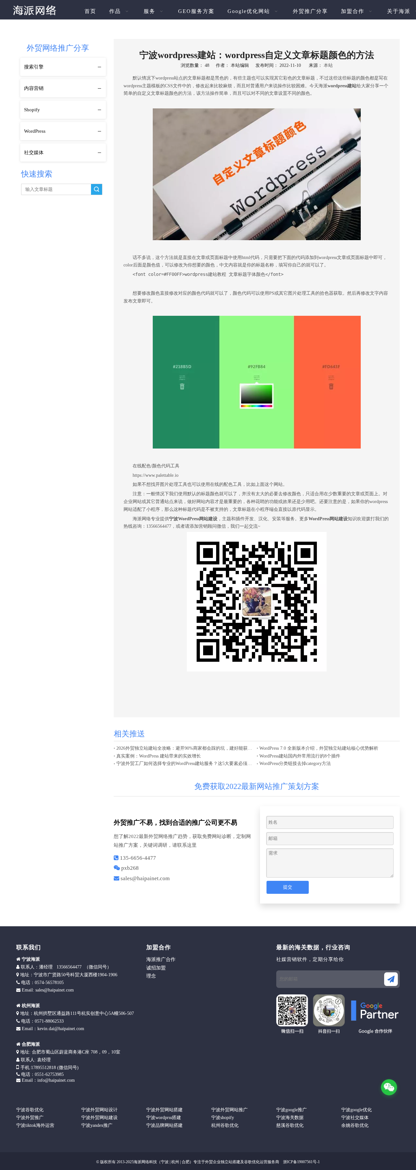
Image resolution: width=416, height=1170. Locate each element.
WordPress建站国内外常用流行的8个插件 (299, 756)
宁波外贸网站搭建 (164, 1109)
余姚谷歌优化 (355, 1125)
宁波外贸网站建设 (99, 1117)
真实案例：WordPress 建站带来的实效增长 (158, 756)
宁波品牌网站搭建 (164, 1125)
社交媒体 (34, 152)
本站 (328, 65)
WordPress (35, 131)
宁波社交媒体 (355, 1117)
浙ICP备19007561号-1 (301, 1162)
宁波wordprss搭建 (163, 1117)
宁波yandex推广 (96, 1125)
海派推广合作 (161, 959)
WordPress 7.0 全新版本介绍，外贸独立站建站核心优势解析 (318, 748)
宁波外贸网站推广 (229, 1109)
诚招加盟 (156, 967)
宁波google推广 (291, 1109)
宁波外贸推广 (30, 1117)
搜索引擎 (34, 66)
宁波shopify (222, 1117)
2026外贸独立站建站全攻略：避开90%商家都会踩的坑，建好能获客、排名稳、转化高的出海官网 (185, 748)
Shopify (32, 109)
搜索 (96, 189)
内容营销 (34, 88)
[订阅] (391, 979)
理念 (151, 976)
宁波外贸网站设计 (99, 1109)
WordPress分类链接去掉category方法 (295, 763)
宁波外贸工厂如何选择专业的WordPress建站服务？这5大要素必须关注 (185, 763)
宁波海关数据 (290, 1117)
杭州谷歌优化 (225, 1125)
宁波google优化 (356, 1109)
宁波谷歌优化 (30, 1109)
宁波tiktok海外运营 (35, 1125)
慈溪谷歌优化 (290, 1125)
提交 (287, 887)
